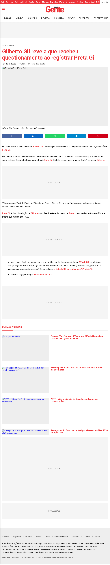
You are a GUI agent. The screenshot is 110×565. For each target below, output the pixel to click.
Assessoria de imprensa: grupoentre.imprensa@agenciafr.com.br (47, 557)
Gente (38, 2)
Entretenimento (61, 536)
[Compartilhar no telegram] (76, 136)
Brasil (7, 18)
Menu (61, 2)
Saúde (31, 2)
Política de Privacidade (11, 557)
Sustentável (90, 2)
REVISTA (45, 18)
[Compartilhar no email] (98, 136)
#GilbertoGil (60, 269)
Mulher (80, 2)
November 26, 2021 (43, 274)
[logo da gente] (55, 9)
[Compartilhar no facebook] (12, 136)
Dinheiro (9, 2)
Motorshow (70, 2)
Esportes (54, 2)
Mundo (19, 18)
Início (4, 45)
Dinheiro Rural (21, 2)
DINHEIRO (32, 18)
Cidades (75, 536)
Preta (71, 213)
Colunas (59, 18)
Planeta (45, 2)
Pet (97, 2)
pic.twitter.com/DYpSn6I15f (79, 269)
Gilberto (101, 160)
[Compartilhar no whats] (55, 136)
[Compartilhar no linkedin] (33, 136)
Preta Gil (6, 150)
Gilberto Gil (38, 146)
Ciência (87, 536)
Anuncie (105, 2)
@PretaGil (84, 262)
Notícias (5, 536)
